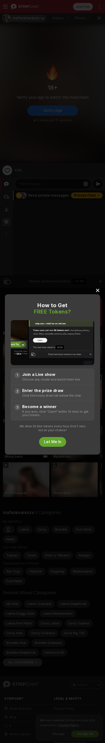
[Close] (97, 290)
